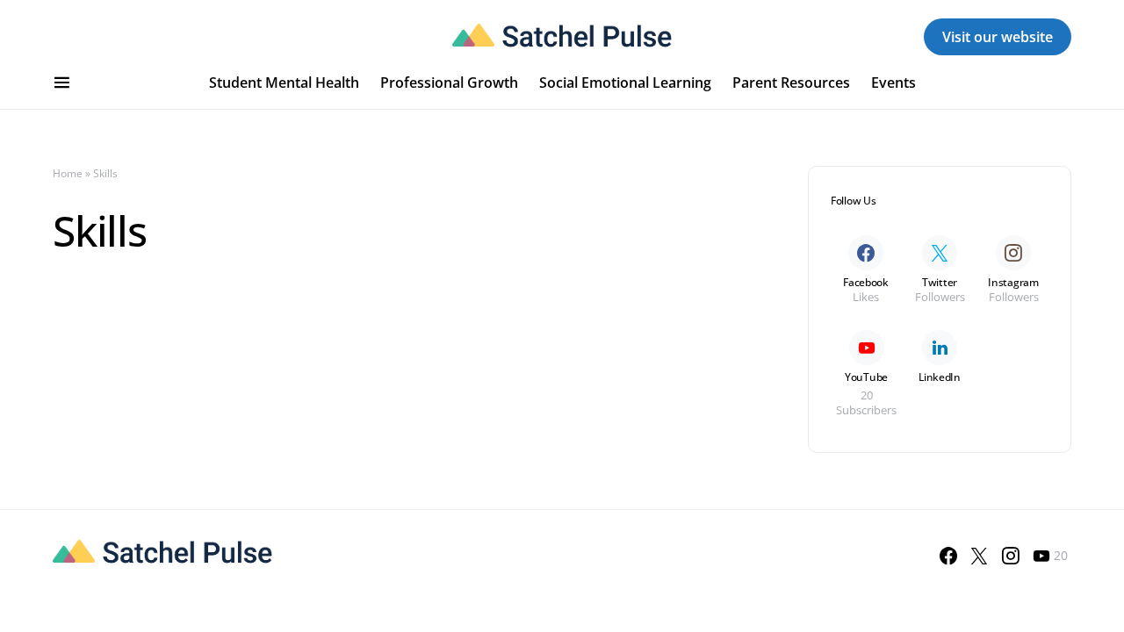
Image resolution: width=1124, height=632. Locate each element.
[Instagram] (1011, 555)
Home (68, 173)
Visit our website (997, 37)
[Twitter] (979, 555)
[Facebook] (948, 555)
